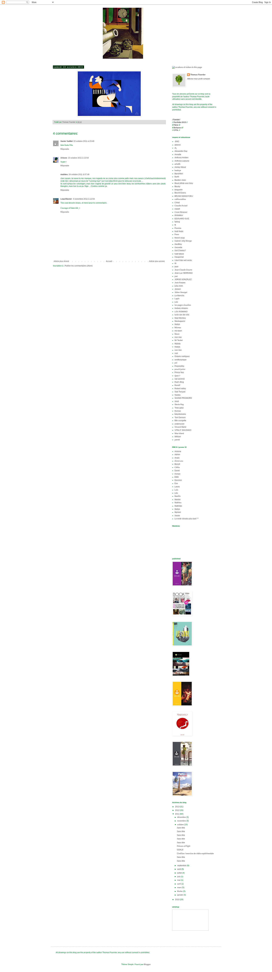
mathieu (64, 174)
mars (179, 887)
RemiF (177, 385)
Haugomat (179, 257)
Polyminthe (179, 366)
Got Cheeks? (180, 250)
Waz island (179, 433)
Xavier (177, 515)
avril (179, 884)
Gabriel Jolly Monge (183, 241)
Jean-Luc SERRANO (184, 273)
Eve (176, 483)
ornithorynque (181, 360)
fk (175, 225)
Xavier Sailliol (66, 141)
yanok (177, 440)
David (177, 470)
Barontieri (179, 174)
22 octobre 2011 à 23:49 (84, 141)
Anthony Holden (181, 157)
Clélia (177, 467)
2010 (177, 899)
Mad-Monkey (180, 318)
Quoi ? (177, 376)
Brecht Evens (180, 193)
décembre (181, 817)
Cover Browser (181, 212)
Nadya (177, 347)
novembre (181, 821)
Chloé (177, 202)
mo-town (178, 331)
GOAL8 (180, 850)
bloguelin (179, 190)
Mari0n (178, 496)
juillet (179, 873)
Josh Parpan (180, 283)
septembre (182, 865)
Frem (177, 234)
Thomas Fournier (198, 75)
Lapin (177, 299)
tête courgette (180, 420)
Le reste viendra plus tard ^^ (187, 519)
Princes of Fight (183, 846)
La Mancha (179, 295)
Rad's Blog (179, 382)
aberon (178, 145)
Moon (177, 334)
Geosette (178, 247)
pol (176, 363)
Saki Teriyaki (180, 392)
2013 (177, 807)
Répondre (64, 149)
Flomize (178, 228)
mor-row (178, 337)
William (178, 437)
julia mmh (179, 286)
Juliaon (178, 289)
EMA (177, 477)
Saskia (177, 395)
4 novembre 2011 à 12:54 (84, 199)
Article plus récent (61, 261)
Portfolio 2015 (180, 122)
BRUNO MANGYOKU (184, 196)
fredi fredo (179, 231)
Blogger (147, 964)
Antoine (178, 451)
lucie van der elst (182, 315)
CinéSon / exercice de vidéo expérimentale (195, 853)
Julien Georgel (181, 292)
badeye (178, 170)
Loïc (176, 490)
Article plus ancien (157, 261)
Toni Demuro (180, 417)
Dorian (177, 474)
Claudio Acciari (181, 206)
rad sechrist (179, 379)
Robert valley (180, 388)
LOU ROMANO (181, 311)
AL (176, 148)
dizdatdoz (179, 215)
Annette (178, 154)
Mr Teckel (179, 340)
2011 (177, 814)
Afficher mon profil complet (198, 79)
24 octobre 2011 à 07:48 (79, 174)
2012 (177, 810)
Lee (176, 302)
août (179, 869)
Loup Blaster (66, 199)
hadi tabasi (179, 254)
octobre (180, 825)
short (177, 401)
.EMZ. (177, 141)
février (180, 891)
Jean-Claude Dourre (183, 270)
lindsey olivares (181, 308)
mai (179, 880)
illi (175, 263)
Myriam (178, 512)
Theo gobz (179, 408)
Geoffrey (178, 244)
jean (176, 266)
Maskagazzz (180, 321)
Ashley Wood (180, 167)
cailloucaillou (180, 199)
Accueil (109, 261)
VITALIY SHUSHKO (183, 430)
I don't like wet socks (183, 260)
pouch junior (180, 369)
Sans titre (181, 828)
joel (176, 276)
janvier (180, 895)
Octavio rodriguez (182, 356)
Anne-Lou (179, 461)
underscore (179, 424)
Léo (176, 493)
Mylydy (178, 344)
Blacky (177, 186)
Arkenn (63, 158)
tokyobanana (180, 414)
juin (179, 876)
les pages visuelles (183, 305)
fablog (177, 222)
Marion (178, 499)
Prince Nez (179, 372)
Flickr (176, 125)
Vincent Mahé (180, 427)
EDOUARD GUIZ (182, 219)
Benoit (177, 464)
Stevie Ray (179, 404)
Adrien (177, 454)
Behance (177, 128)
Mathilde (178, 506)
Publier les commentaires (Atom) (79, 266)
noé (176, 353)
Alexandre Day (181, 151)
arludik (177, 164)
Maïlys (177, 324)
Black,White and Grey (184, 183)
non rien (178, 350)
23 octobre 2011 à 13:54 (78, 158)
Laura (177, 487)
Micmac (178, 328)
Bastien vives (180, 180)
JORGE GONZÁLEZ (183, 279)
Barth (177, 177)
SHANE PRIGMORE (183, 398)
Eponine (178, 480)
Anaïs (177, 458)
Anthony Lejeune (182, 161)
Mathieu (178, 503)
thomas (178, 411)
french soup (180, 238)
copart (177, 209)
